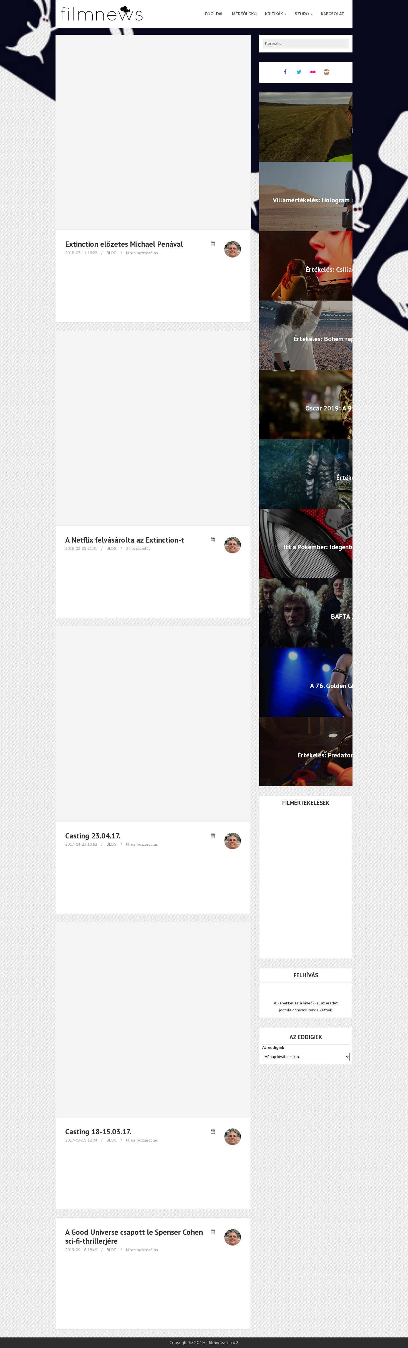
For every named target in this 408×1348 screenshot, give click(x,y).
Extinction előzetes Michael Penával (124, 244)
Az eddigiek (273, 1047)
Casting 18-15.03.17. (98, 1131)
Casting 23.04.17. (92, 835)
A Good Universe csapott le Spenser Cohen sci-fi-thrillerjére (134, 1236)
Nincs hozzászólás (142, 253)
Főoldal (214, 14)
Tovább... (153, 301)
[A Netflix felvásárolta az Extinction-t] (153, 427)
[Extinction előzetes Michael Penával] (153, 132)
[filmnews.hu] (102, 14)
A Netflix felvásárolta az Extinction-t (124, 540)
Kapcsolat (332, 14)
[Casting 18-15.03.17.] (153, 1019)
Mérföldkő (244, 14)
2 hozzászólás (138, 548)
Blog (112, 253)
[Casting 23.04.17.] (153, 723)
